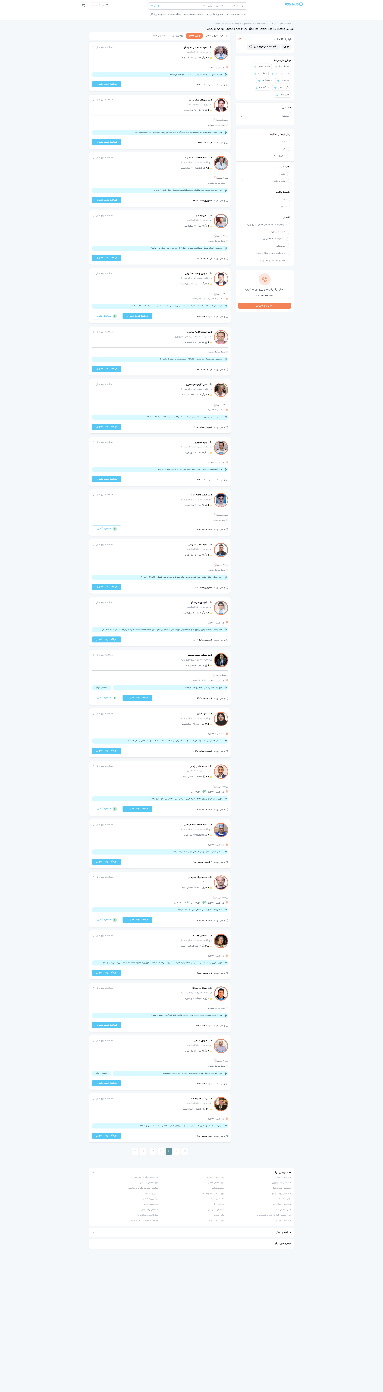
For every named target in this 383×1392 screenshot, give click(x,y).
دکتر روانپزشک (151, 1193)
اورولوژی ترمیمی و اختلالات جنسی (270, 253)
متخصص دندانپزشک (281, 1188)
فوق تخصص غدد (283, 1209)
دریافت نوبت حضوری (106, 84)
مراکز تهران (260, 23)
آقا (284, 199)
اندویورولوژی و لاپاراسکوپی (272, 260)
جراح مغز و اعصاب (217, 1199)
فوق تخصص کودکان (149, 1182)
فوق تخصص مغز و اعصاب (213, 1193)
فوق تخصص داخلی (216, 1182)
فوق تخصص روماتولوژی (147, 1215)
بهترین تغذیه (285, 1199)
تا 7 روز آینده (279, 156)
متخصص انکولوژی (216, 1209)
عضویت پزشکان (157, 14)
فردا (283, 148)
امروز (283, 141)
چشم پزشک (219, 1215)
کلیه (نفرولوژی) (278, 231)
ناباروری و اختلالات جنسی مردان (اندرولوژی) (266, 224)
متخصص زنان (219, 1204)
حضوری (282, 174)
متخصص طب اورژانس (281, 1204)
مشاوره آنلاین (279, 181)
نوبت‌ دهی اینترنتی (274, 23)
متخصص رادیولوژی (149, 1209)
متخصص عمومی (283, 1220)
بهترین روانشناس (150, 1199)
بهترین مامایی (218, 1188)
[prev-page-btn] (184, 1151)
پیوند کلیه (280, 246)
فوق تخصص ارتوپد (216, 1220)
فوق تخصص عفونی (216, 1177)
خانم (283, 206)
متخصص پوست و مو (281, 1193)
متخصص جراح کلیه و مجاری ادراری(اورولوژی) (237, 23)
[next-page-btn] (135, 1151)
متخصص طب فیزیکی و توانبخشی (143, 1188)
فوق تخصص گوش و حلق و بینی (144, 1177)
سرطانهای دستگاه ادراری (274, 239)
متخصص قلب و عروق (281, 1182)
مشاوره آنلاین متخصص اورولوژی (143, 1220)
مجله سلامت (174, 14)
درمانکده (287, 23)
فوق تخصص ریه (151, 1204)
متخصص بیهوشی (283, 1177)
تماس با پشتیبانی (264, 305)
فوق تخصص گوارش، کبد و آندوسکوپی (273, 1215)
